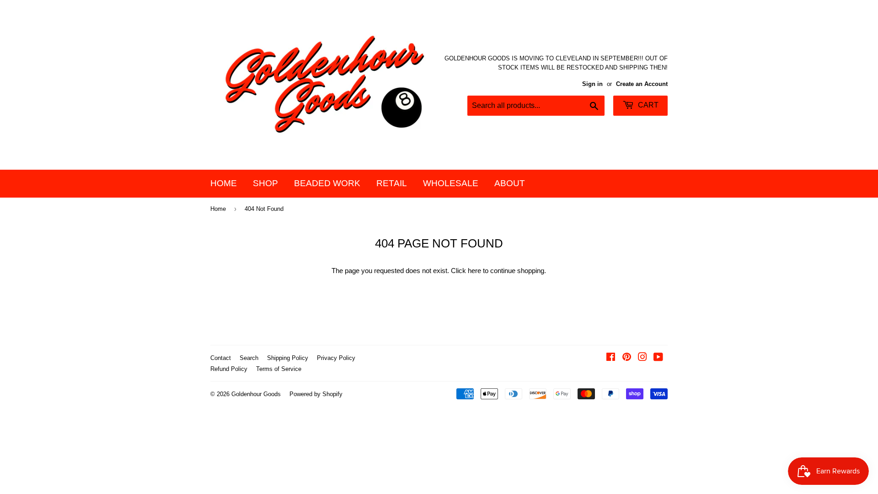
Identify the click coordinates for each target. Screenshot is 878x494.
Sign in (592, 84)
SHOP (265, 183)
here (474, 270)
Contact (220, 357)
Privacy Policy (336, 357)
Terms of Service (278, 368)
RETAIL (391, 183)
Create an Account (642, 84)
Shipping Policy (287, 357)
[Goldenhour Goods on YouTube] (658, 358)
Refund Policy (228, 368)
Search (249, 357)
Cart (647, 105)
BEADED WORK (327, 183)
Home (218, 208)
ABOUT (509, 183)
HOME (223, 183)
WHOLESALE (450, 183)
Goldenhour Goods (256, 394)
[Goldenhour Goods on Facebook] (611, 358)
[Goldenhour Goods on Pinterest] (627, 358)
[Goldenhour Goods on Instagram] (642, 358)
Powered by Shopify (316, 394)
